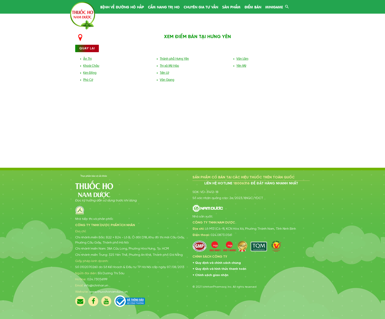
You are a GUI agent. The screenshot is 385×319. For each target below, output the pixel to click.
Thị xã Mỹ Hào (169, 65)
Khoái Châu (91, 65)
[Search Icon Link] (287, 6)
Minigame (274, 6)
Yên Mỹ (241, 65)
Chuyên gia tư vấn (201, 6)
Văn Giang (167, 79)
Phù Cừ (88, 79)
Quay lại (87, 48)
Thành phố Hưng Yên (174, 58)
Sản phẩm (231, 6)
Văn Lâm (242, 58)
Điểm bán (252, 6)
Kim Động (89, 72)
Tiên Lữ (164, 72)
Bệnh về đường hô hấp (122, 6)
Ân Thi (87, 58)
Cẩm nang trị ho (164, 6)
